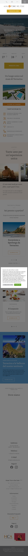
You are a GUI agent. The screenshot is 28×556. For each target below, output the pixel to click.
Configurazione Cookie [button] (8, 284)
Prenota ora (14, 11)
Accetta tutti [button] (17, 284)
